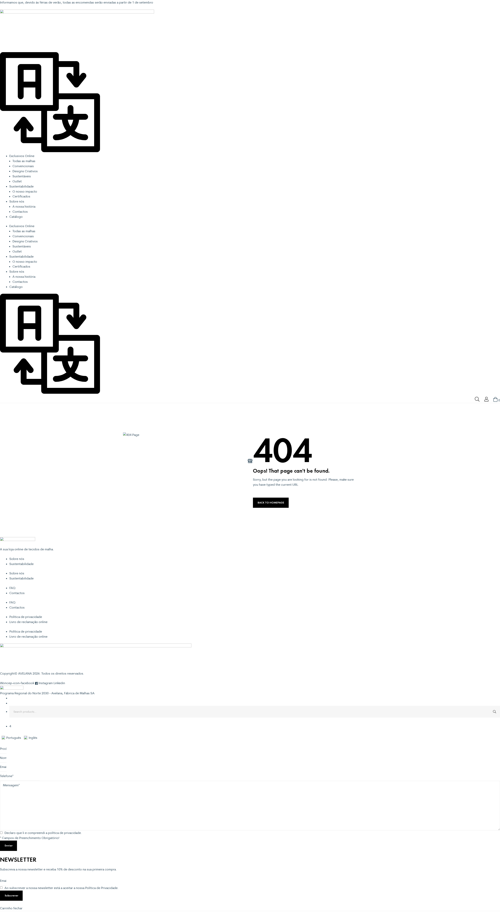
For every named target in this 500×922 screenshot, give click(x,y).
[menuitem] (13, 738)
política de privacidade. (65, 833)
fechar (17, 908)
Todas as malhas (23, 161)
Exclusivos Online (21, 156)
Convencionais (23, 166)
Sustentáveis (21, 176)
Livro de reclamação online (28, 622)
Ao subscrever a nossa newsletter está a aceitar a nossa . (61, 888)
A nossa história (23, 206)
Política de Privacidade (101, 888)
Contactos (20, 211)
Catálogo (16, 217)
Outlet (17, 181)
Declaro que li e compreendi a (43, 833)
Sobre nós (16, 201)
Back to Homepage (271, 502)
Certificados (21, 196)
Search (494, 712)
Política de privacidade (25, 617)
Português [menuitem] (13, 738)
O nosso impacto (24, 191)
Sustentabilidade (21, 186)
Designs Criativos (25, 171)
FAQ (12, 588)
